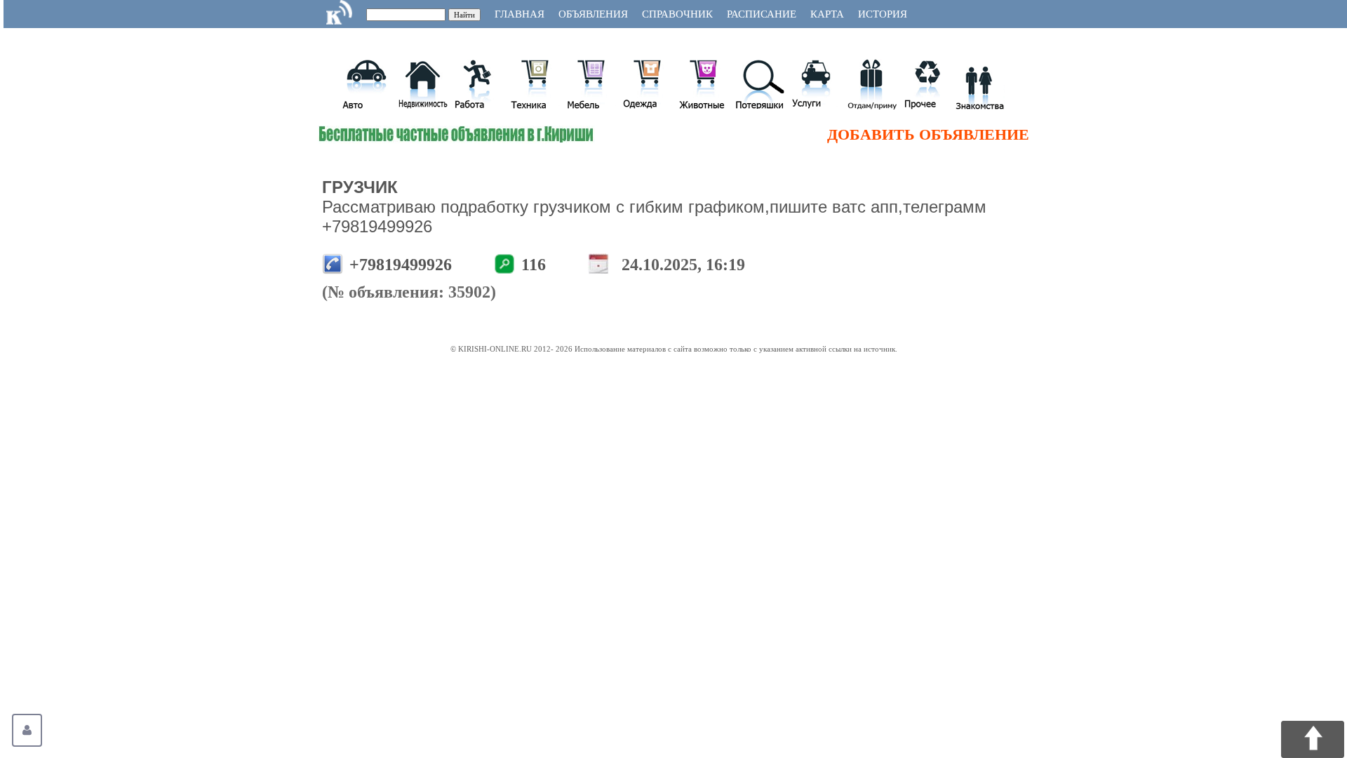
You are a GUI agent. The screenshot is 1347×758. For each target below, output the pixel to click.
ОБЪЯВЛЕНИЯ (593, 14)
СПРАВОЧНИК (677, 14)
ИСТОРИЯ (882, 14)
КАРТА (827, 14)
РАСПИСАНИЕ (761, 14)
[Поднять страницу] (1312, 739)
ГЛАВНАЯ (519, 14)
